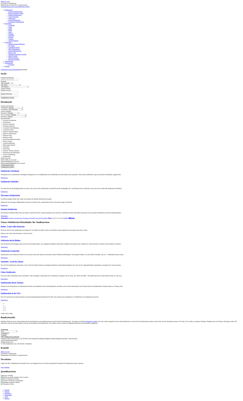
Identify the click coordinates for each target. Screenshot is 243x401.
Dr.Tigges (11, 64)
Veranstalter (8, 42)
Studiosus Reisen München (16, 44)
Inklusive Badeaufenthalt (10, 132)
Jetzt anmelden (5, 367)
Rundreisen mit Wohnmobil (11, 152)
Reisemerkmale (5, 118)
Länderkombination (9, 143)
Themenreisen (9, 63)
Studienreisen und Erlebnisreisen (10, 69)
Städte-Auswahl (5, 158)
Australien (11, 25)
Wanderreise (6, 156)
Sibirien (45, 218)
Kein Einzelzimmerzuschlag (11, 139)
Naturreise (6, 147)
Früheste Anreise (6, 90)
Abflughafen (4, 107)
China (10, 27)
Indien (10, 30)
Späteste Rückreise (6, 94)
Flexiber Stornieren (9, 124)
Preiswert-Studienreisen (15, 11)
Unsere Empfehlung (9, 154)
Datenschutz (8, 395)
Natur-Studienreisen (14, 20)
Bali (42, 218)
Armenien (5, 218)
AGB (6, 397)
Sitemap (7, 392)
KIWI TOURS (12, 56)
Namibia (10, 34)
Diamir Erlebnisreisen (14, 51)
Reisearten (4, 116)
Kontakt (7, 66)
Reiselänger (12, 218)
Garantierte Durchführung (11, 128)
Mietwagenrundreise (9, 145)
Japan (10, 32)
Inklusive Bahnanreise (9, 133)
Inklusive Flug (7, 135)
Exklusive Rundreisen (9, 120)
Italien (10, 29)
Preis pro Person (6, 115)
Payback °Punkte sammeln (11, 151)
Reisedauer (4, 113)
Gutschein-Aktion (8, 130)
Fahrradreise (6, 122)
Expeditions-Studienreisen (16, 22)
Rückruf (7, 398)
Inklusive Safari (7, 137)
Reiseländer (8, 23)
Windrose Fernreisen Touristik (17, 54)
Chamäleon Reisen (14, 47)
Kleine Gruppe (7, 141)
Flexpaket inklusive (9, 126)
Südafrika (11, 35)
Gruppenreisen (9, 61)
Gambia (66, 218)
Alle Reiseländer (13, 41)
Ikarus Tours (12, 52)
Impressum (8, 393)
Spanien (10, 37)
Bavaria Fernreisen (14, 59)
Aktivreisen (11, 18)
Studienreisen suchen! (8, 98)
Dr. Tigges (11, 46)
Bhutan (72, 218)
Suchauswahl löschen (7, 77)
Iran (50, 218)
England (17, 218)
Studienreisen (9, 10)
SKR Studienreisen (14, 49)
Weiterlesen (4, 178)
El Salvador (37, 218)
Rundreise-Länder (91, 321)
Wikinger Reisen (13, 58)
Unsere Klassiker (13, 17)
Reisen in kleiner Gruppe (15, 13)
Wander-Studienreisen (15, 15)
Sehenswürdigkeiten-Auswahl (10, 161)
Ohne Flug (6, 149)
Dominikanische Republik (28, 218)
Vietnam (10, 39)
